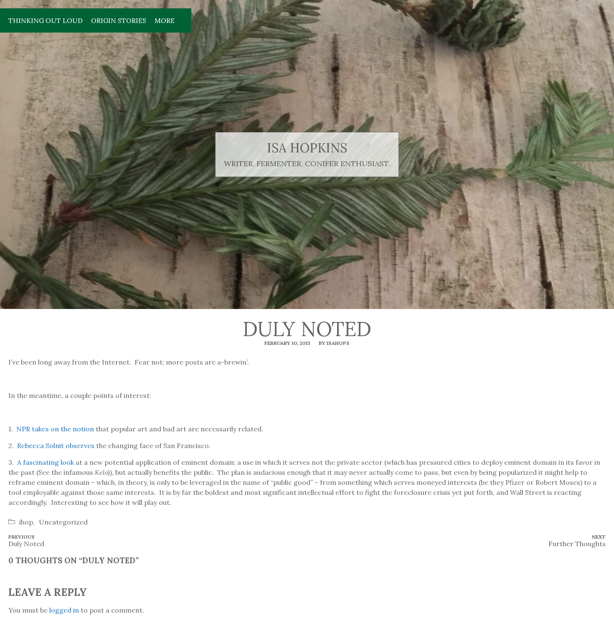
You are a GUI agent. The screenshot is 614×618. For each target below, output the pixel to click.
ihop (26, 522)
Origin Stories (118, 20)
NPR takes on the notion (56, 429)
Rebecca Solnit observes (55, 445)
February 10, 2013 (287, 343)
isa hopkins (307, 148)
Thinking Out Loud (45, 20)
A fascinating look (45, 462)
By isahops (334, 343)
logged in (64, 610)
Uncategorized (63, 522)
